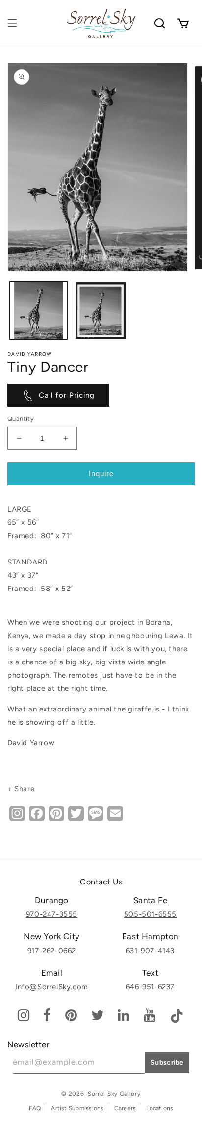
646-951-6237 (150, 986)
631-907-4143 (150, 950)
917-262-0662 (51, 950)
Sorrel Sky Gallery (114, 1093)
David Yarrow (29, 354)
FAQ (35, 1108)
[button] (12, 23)
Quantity (20, 418)
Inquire (101, 473)
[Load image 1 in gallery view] (38, 310)
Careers (125, 1108)
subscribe (167, 1062)
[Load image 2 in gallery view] (100, 310)
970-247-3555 (51, 914)
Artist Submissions (77, 1108)
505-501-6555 (150, 914)
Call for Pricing (67, 395)
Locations (159, 1108)
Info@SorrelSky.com (51, 986)
